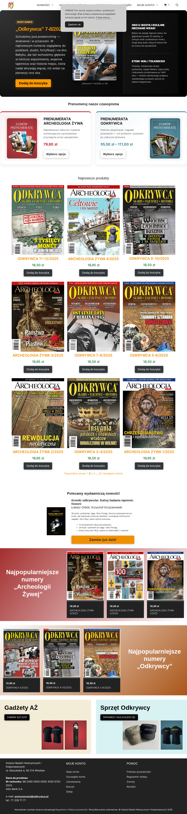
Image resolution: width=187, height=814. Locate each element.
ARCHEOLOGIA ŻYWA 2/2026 (122, 612)
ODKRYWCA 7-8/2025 (93, 355)
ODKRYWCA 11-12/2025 (38, 259)
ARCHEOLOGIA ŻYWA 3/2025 (38, 355)
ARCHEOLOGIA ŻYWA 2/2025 (38, 452)
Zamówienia (73, 781)
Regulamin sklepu (137, 776)
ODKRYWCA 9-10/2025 (149, 259)
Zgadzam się (74, 24)
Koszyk (70, 786)
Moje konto (145, 5)
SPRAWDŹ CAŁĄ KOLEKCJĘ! (119, 717)
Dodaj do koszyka (33, 83)
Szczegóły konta (75, 776)
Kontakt (131, 786)
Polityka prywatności (139, 771)
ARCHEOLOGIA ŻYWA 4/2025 (93, 259)
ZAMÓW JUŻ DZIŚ (17, 717)
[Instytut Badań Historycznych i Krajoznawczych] (11, 5)
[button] (177, 5)
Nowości (43, 5)
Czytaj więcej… (103, 17)
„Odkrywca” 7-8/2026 (39, 29)
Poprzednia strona (75, 473)
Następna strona (113, 473)
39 (100, 473)
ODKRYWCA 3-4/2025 (93, 452)
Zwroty (131, 781)
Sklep (69, 791)
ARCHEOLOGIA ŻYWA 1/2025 (149, 452)
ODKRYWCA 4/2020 (17, 687)
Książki (126, 5)
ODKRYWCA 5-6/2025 (149, 355)
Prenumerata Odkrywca (114, 121)
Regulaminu (60, 809)
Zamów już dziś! (102, 540)
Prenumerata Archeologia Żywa (63, 121)
